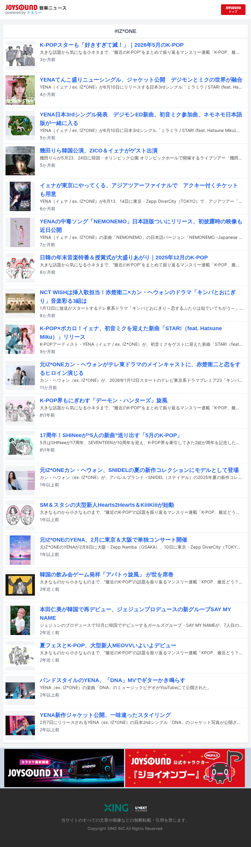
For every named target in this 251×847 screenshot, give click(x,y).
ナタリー (34, 12)
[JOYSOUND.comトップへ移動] (233, 9)
